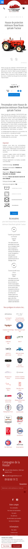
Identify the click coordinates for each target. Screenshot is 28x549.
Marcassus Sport (8, 377)
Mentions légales (14, 535)
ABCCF (20, 423)
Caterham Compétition (20, 377)
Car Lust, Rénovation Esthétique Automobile (20, 319)
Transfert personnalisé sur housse (14, 236)
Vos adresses (14, 516)
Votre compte (14, 504)
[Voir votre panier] (23, 8)
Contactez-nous (14, 532)
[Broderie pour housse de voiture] (14, 265)
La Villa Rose (8, 342)
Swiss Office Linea (19, 389)
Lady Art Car (8, 354)
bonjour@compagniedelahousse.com (13, 476)
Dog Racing (8, 389)
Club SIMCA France (8, 447)
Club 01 (8, 423)
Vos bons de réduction (14, 521)
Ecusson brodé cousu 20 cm (14, 271)
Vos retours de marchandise (14, 510)
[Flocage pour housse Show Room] (14, 229)
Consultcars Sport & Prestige (8, 330)
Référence (24, 62)
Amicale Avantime (19, 447)
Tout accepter (16, 546)
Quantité (7, 91)
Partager (14, 213)
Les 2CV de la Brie (19, 412)
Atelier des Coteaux (20, 354)
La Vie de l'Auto (8, 401)
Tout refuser (6, 546)
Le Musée (8, 365)
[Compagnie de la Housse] (14, 8)
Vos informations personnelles (14, 518)
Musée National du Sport (20, 330)
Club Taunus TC (20, 435)
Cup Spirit (19, 365)
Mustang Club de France (20, 401)
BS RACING (8, 435)
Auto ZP (19, 341)
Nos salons (14, 530)
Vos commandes (14, 508)
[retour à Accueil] (6, 17)
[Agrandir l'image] (14, 44)
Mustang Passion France (8, 412)
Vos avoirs (14, 513)
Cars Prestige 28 (8, 318)
